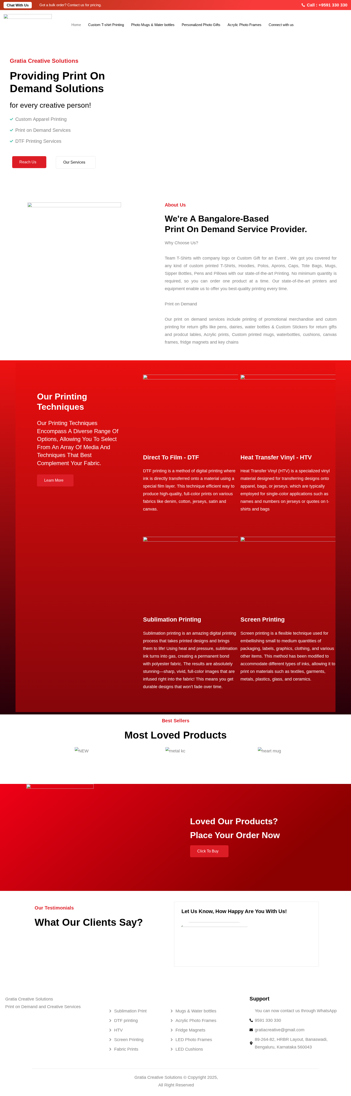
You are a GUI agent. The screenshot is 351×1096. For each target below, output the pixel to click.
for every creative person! (50, 105)
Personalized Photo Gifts (201, 25)
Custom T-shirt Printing (106, 25)
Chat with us (18, 5)
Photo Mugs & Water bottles (153, 25)
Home (76, 25)
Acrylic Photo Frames (244, 25)
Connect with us (281, 25)
